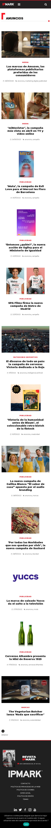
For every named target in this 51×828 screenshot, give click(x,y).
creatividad (35, 434)
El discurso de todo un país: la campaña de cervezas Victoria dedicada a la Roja (25, 364)
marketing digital (31, 81)
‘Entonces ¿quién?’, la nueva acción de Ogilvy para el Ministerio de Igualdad (25, 247)
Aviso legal (25, 793)
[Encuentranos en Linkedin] (15, 810)
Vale (26, 824)
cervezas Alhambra (35, 665)
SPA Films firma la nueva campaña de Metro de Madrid (25, 305)
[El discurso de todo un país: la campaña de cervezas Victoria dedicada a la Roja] (25, 339)
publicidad (43, 81)
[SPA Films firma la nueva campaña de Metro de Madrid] (25, 280)
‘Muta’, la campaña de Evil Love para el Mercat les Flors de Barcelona (25, 189)
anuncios (21, 81)
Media (25, 62)
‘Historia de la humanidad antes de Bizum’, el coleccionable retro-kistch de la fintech (25, 424)
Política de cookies (25, 790)
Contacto (25, 783)
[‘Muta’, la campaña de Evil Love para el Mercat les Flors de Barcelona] (25, 163)
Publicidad (25, 182)
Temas (25, 799)
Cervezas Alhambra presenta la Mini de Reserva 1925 (25, 658)
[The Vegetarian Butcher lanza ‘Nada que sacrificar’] (25, 689)
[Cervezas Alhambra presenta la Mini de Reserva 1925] (25, 633)
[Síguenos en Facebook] (25, 810)
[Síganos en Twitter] (20, 810)
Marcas (25, 707)
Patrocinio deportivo (25, 357)
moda (36, 609)
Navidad (36, 554)
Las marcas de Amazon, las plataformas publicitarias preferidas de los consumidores (25, 71)
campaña (36, 139)
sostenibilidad (35, 720)
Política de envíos (25, 796)
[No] (48, 820)
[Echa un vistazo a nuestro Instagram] (29, 810)
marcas (35, 495)
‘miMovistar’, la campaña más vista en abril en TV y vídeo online (25, 130)
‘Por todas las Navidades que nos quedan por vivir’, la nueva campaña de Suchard (25, 545)
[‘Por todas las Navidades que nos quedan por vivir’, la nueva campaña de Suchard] (25, 519)
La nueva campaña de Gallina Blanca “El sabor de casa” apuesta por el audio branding (25, 485)
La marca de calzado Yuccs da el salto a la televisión (25, 602)
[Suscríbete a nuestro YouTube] (34, 810)
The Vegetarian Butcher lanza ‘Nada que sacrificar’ (25, 713)
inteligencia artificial (35, 373)
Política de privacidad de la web (25, 787)
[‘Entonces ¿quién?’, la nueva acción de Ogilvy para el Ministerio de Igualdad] (25, 222)
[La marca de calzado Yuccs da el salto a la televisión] (25, 578)
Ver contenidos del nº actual (30, 764)
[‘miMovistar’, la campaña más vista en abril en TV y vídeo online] (25, 105)
